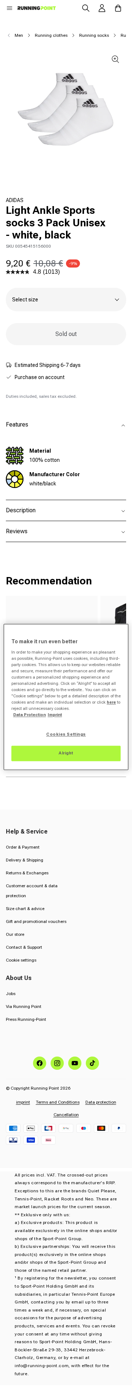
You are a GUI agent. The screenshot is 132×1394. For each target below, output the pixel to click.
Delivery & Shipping (24, 860)
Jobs (10, 993)
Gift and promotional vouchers (36, 921)
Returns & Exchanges (27, 872)
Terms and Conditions (58, 1102)
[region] (66, 696)
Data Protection (29, 715)
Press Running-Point (26, 1019)
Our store (15, 934)
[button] (9, 8)
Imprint (55, 715)
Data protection (100, 1102)
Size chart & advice (25, 908)
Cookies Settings (66, 734)
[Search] (86, 8)
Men (19, 35)
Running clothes (51, 35)
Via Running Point (23, 1006)
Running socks (94, 35)
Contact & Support (24, 947)
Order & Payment (23, 847)
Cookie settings (21, 960)
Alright (66, 753)
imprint (23, 1102)
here (111, 702)
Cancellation (66, 1114)
